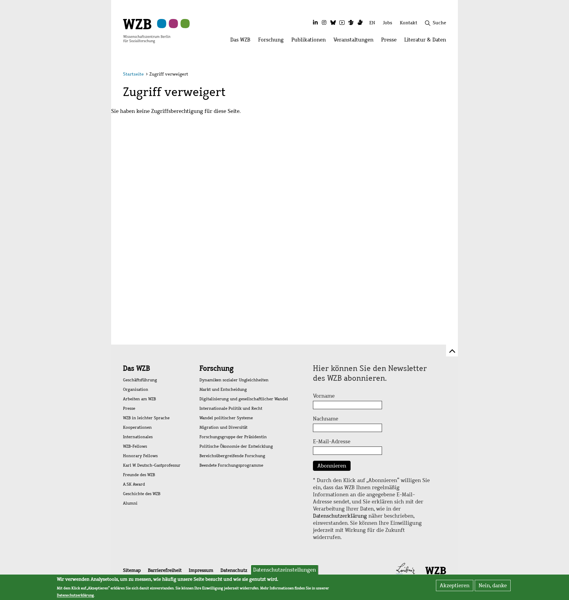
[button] (447, 74)
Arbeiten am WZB (139, 399)
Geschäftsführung (140, 380)
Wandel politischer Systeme (226, 418)
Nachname (325, 418)
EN (372, 23)
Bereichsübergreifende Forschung (232, 456)
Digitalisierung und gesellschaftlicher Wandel (243, 399)
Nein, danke (493, 585)
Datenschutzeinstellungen (284, 569)
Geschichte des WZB (141, 494)
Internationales (138, 437)
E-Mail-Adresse (331, 441)
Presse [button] (390, 41)
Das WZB (136, 368)
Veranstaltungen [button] (355, 41)
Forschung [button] (272, 41)
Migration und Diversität (223, 427)
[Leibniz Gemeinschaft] (405, 570)
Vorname (324, 395)
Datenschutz (233, 570)
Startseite (133, 74)
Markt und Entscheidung (223, 389)
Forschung (216, 368)
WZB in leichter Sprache (146, 418)
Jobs (387, 23)
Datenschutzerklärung (340, 515)
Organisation (135, 389)
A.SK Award (134, 484)
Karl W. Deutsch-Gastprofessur (151, 465)
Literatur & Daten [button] (427, 41)
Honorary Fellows (140, 456)
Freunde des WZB (139, 475)
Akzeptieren (454, 585)
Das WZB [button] (242, 41)
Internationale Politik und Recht (230, 408)
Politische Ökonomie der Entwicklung (236, 446)
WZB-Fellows (135, 446)
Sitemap (132, 570)
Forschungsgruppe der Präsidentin (233, 437)
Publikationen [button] (310, 41)
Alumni (130, 503)
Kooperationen (137, 427)
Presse (129, 408)
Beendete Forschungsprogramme (231, 465)
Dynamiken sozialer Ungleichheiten (233, 380)
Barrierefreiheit (165, 570)
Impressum (201, 570)
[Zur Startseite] (146, 30)
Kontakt (408, 23)
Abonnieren (331, 465)
